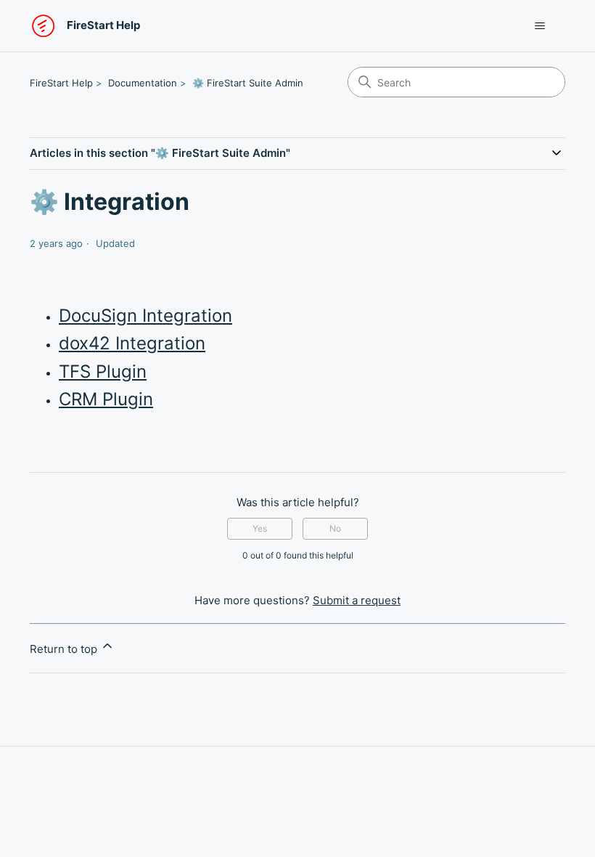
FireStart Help (61, 83)
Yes (260, 528)
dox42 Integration (132, 343)
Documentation (142, 83)
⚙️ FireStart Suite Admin (247, 83)
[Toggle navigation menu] (539, 26)
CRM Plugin (106, 399)
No (335, 528)
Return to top (65, 649)
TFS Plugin (103, 371)
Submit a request (357, 600)
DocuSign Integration (145, 315)
